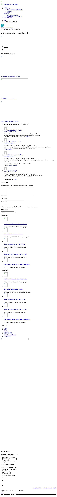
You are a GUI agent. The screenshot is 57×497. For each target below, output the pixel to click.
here (16, 179)
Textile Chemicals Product (10, 335)
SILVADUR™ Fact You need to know (8, 98)
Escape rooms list (13, 165)
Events (5, 329)
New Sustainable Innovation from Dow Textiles (10, 76)
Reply (20, 130)
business (10, 170)
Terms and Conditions (47, 488)
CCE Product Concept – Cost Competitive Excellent (17, 264)
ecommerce (28, 136)
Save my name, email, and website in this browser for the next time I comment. (20, 206)
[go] (15, 212)
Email (2, 201)
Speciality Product (8, 332)
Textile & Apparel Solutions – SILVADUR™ (10, 121)
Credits (54, 488)
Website (2, 204)
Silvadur (5, 331)
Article (5, 328)
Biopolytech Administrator (7, 27)
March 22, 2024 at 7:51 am (10, 131)
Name (2, 198)
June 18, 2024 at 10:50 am (10, 171)
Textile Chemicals (8, 333)
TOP (2, 493)
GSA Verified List (12, 141)
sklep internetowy (12, 130)
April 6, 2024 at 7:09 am (9, 143)
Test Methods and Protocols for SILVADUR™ (15, 254)
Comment (3, 196)
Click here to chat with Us (10, 495)
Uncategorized (7, 336)
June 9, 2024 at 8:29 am (9, 156)
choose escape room (12, 154)
